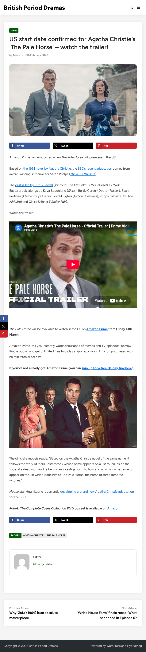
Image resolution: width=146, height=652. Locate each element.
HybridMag (134, 646)
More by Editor (43, 564)
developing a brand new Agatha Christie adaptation (97, 491)
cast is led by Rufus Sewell (34, 185)
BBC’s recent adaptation (95, 168)
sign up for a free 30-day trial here (107, 368)
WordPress (113, 646)
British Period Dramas (34, 7)
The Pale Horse (56, 535)
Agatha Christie (33, 535)
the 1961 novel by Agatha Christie (47, 168)
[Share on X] (4, 326)
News (14, 30)
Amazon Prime (97, 329)
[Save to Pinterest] (4, 334)
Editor (16, 55)
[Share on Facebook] (4, 318)
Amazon (113, 508)
